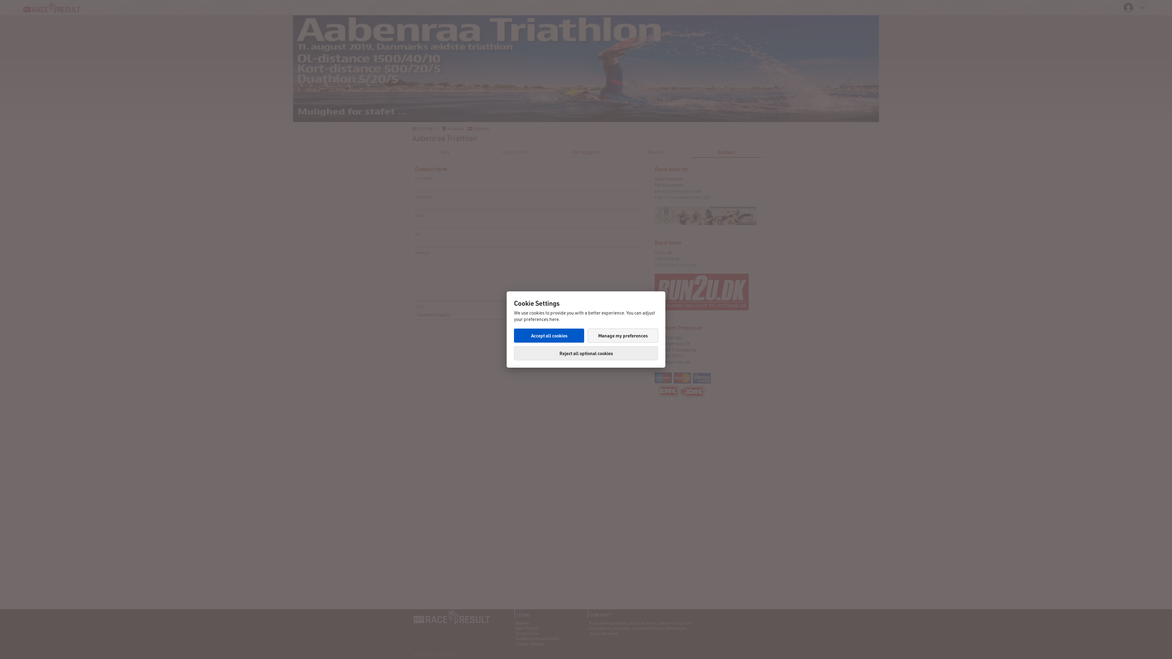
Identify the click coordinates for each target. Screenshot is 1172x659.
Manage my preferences (623, 336)
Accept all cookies (549, 336)
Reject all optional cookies (586, 353)
